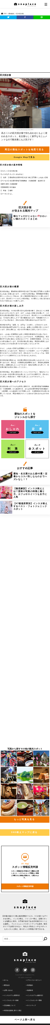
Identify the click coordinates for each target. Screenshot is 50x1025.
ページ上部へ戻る (25, 1020)
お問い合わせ (8, 990)
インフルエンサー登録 (34, 1000)
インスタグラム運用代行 (12, 995)
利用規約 (30, 985)
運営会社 (7, 985)
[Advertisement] (25, 45)
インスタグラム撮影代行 (35, 995)
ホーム (6, 980)
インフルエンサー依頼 (11, 1000)
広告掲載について (10, 1005)
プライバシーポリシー (34, 980)
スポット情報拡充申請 (25, 886)
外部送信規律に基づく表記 (12, 1010)
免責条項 (30, 990)
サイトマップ (31, 1005)
